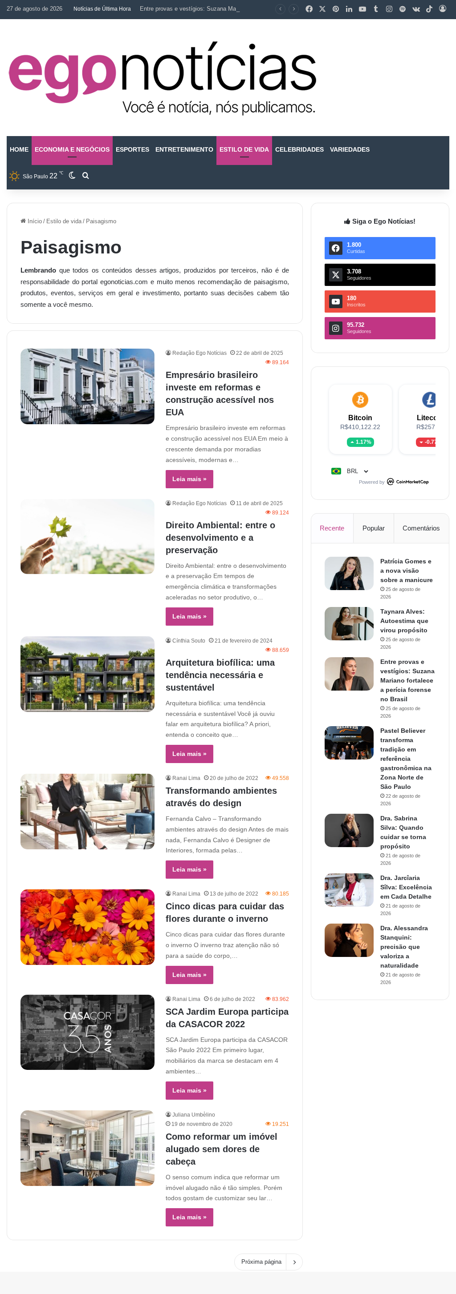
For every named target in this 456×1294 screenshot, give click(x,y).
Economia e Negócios (72, 149)
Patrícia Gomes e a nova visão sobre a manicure (406, 570)
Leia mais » (189, 478)
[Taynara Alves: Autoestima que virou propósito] (349, 623)
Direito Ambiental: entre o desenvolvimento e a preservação (220, 537)
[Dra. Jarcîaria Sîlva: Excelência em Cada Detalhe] (349, 890)
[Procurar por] (85, 176)
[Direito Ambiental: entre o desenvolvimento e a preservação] (87, 537)
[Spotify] (402, 9)
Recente (332, 528)
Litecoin (430, 418)
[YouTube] (362, 9)
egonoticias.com (124, 281)
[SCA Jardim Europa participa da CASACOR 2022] (87, 1032)
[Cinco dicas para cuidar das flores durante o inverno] (87, 927)
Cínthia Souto (188, 641)
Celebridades (299, 149)
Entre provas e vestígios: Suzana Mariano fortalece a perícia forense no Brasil (241, 8)
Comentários (421, 528)
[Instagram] (389, 9)
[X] (322, 9)
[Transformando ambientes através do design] (87, 811)
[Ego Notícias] (162, 77)
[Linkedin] (349, 9)
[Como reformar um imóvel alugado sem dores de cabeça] (87, 1148)
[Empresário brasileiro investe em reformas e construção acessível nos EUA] (87, 386)
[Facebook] (309, 9)
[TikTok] (429, 9)
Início (34, 221)
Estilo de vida (244, 149)
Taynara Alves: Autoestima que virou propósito (404, 621)
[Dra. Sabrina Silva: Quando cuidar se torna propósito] (349, 830)
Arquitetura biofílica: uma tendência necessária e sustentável (220, 675)
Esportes (132, 149)
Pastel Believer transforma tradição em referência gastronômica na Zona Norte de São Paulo (406, 758)
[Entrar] (442, 9)
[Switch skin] (72, 176)
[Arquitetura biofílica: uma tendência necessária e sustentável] (87, 674)
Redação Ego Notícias (199, 353)
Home (19, 149)
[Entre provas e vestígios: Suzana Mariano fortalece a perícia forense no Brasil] (349, 674)
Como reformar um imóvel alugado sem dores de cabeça (221, 1149)
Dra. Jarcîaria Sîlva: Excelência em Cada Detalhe (406, 887)
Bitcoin (360, 418)
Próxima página (261, 1261)
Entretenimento (184, 149)
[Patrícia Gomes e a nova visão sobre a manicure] (349, 573)
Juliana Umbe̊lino (193, 1115)
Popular (373, 528)
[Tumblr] (376, 9)
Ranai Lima (186, 778)
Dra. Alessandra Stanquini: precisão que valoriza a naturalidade (404, 946)
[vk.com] (416, 9)
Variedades (350, 149)
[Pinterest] (335, 9)
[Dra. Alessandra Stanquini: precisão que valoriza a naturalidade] (349, 940)
